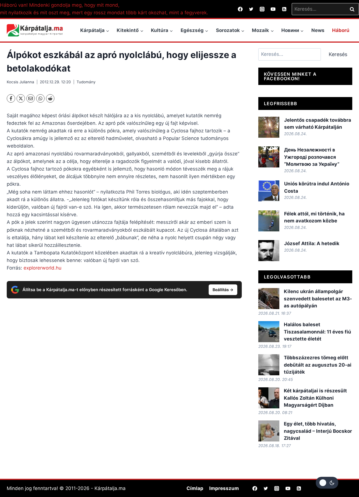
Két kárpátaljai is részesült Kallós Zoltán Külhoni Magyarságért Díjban (315, 398)
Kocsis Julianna (20, 82)
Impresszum (224, 488)
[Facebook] (240, 9)
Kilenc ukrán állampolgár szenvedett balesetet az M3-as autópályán (318, 299)
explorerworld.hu (42, 268)
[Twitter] (251, 9)
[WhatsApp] (40, 98)
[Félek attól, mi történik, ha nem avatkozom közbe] (268, 220)
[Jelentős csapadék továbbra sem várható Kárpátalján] (268, 127)
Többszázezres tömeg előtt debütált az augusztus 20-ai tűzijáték (317, 365)
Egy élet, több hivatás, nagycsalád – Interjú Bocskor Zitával (318, 431)
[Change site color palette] (327, 483)
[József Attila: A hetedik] (268, 250)
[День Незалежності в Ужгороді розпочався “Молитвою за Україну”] (268, 156)
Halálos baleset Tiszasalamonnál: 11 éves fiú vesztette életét (317, 332)
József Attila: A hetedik (311, 243)
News (318, 30)
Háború (340, 30)
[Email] (30, 98)
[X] (21, 98)
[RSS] (284, 9)
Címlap (195, 488)
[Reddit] (50, 98)
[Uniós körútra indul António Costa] (268, 190)
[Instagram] (262, 9)
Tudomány (86, 82)
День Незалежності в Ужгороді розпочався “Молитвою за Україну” (311, 157)
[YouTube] (273, 9)
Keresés (338, 54)
